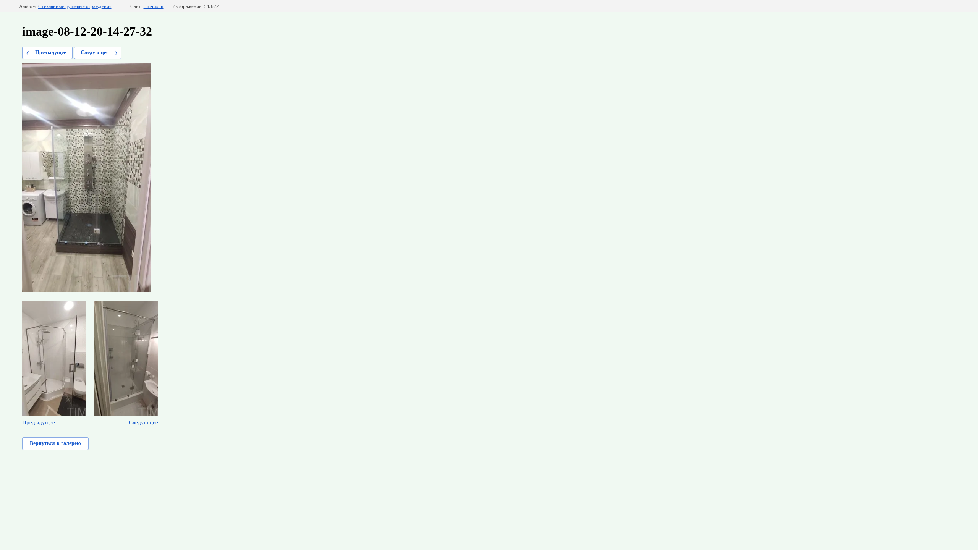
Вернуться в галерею (55, 443)
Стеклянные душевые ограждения (75, 6)
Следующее (94, 52)
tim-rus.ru (154, 6)
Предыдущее (50, 52)
